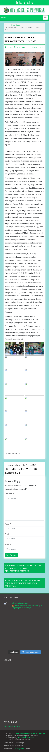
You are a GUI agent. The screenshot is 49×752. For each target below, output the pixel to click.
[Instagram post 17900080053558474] (35, 617)
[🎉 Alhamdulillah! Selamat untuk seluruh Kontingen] (35, 642)
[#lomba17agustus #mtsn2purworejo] (35, 630)
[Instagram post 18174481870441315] (14, 630)
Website (8, 544)
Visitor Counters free (12, 726)
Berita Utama (15, 25)
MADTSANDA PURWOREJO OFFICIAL (30, 734)
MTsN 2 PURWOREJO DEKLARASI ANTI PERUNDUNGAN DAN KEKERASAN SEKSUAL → (22, 583)
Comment (9, 494)
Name (8, 524)
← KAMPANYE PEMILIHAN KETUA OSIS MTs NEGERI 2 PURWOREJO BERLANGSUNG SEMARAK (23, 568)
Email (8, 534)
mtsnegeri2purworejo (26, 737)
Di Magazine (19, 749)
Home (7, 25)
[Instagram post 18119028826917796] (14, 617)
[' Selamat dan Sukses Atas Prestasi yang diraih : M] (14, 642)
